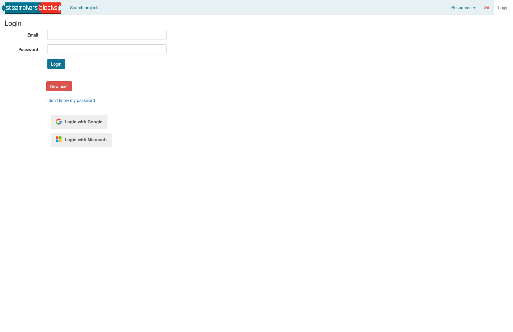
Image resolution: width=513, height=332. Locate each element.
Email (32, 35)
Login (503, 7)
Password (28, 49)
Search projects (84, 7)
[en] (486, 7)
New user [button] (59, 86)
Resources (462, 7)
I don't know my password (70, 100)
